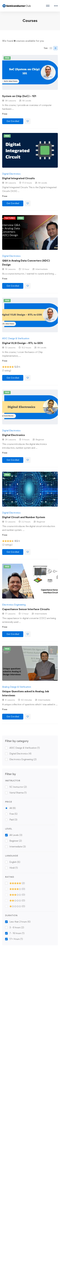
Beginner (15, 840)
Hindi (13, 867)
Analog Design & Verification (16, 686)
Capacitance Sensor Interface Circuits (26, 609)
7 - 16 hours (16, 933)
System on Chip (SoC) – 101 (19, 96)
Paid (13, 819)
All (12, 808)
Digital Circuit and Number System (23, 517)
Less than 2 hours (20, 921)
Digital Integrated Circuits (18, 178)
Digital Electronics (20, 753)
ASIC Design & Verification (24, 747)
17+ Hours (16, 939)
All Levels (15, 835)
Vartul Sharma (18, 792)
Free (13, 813)
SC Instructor (18, 787)
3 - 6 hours (16, 927)
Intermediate (17, 846)
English (14, 862)
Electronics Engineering (23, 759)
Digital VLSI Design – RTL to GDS (22, 343)
